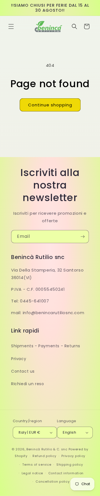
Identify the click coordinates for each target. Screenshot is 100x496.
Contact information (66, 473)
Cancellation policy (52, 481)
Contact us (23, 371)
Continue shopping (50, 105)
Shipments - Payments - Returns (45, 346)
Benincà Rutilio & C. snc (47, 449)
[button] (11, 26)
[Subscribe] (82, 236)
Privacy (18, 358)
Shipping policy (69, 464)
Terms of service (36, 464)
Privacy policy (73, 456)
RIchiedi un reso (27, 384)
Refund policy (44, 456)
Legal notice (32, 473)
